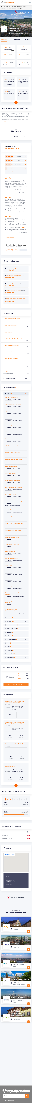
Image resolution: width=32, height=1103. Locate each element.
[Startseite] (16, 1091)
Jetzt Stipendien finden (15, 684)
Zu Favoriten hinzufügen (17, 897)
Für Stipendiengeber (9, 1101)
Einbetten (12, 50)
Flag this (15, 12)
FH (12, 6)
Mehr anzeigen (10, 237)
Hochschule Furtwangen (15, 8)
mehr (4, 121)
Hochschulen (7, 6)
